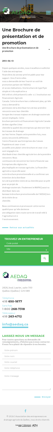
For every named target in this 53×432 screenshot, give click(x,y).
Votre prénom (11, 350)
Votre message (11, 376)
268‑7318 (13, 309)
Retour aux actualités (22, 227)
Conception (18, 425)
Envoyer (46, 397)
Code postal (12, 243)
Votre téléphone (12, 368)
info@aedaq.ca (15, 324)
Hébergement (27, 425)
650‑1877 (12, 301)
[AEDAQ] (19, 12)
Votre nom (9, 356)
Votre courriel (10, 362)
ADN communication (24, 426)
